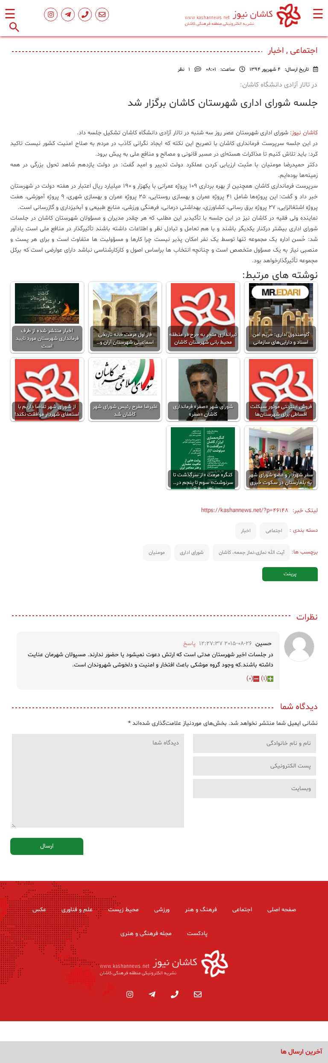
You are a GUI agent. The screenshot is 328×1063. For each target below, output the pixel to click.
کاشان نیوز (305, 133)
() (264, 679)
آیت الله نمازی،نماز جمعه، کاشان (251, 552)
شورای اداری (192, 552)
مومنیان (157, 552)
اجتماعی (274, 530)
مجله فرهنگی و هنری (146, 934)
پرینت (290, 574)
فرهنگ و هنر (201, 910)
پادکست (197, 934)
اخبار (246, 530)
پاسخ (189, 644)
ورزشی (162, 910)
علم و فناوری (77, 910)
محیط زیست (123, 910)
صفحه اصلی (281, 910)
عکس (39, 910)
